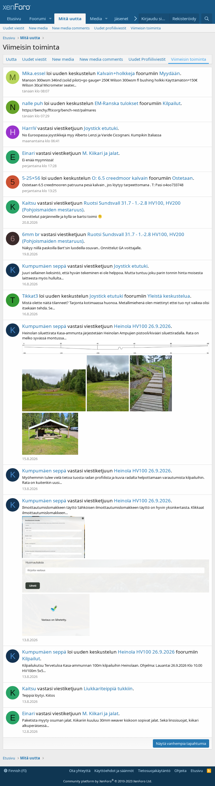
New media (38, 28)
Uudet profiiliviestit (110, 28)
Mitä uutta (70, 18)
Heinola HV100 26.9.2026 (142, 326)
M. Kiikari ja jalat (100, 153)
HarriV (29, 128)
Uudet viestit (13, 28)
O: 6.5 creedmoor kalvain (120, 178)
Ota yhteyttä (79, 770)
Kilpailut (172, 103)
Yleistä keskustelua (169, 296)
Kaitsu (29, 203)
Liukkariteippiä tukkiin (108, 688)
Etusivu (14, 18)
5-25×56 (31, 178)
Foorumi (37, 18)
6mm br (31, 234)
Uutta (11, 59)
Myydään (169, 73)
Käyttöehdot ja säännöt (114, 770)
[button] (50, 18)
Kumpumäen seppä (44, 266)
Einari (28, 153)
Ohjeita (180, 770)
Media (96, 18)
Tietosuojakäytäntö (154, 770)
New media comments (71, 28)
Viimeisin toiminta (146, 28)
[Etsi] (206, 18)
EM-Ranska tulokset (116, 103)
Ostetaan (182, 178)
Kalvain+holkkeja (116, 73)
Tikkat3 (30, 296)
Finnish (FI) (17, 770)
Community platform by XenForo (107, 781)
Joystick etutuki (101, 128)
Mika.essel (33, 73)
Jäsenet (121, 18)
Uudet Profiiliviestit (146, 59)
